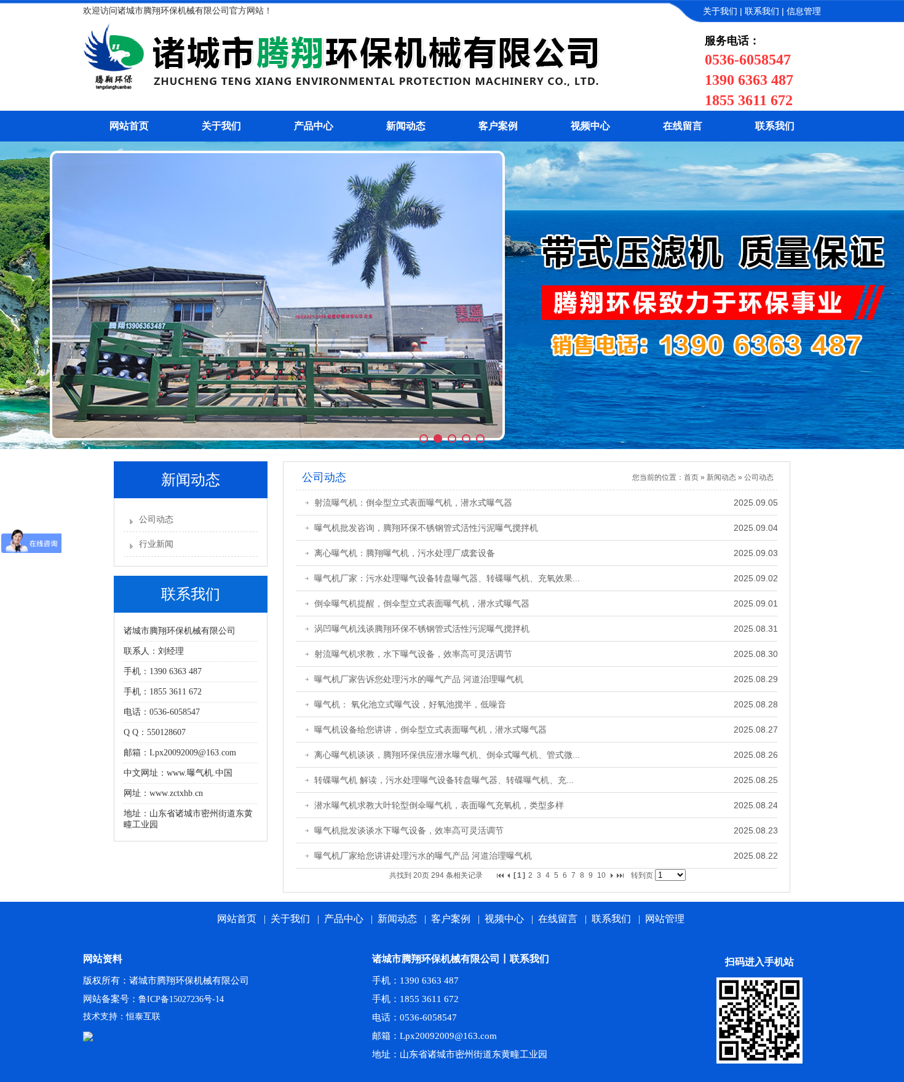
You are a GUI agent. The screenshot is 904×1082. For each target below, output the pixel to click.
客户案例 (498, 126)
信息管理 (804, 11)
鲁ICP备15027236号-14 (181, 999)
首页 (691, 477)
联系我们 (762, 11)
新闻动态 (406, 126)
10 (601, 875)
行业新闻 (156, 544)
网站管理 (664, 918)
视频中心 (590, 126)
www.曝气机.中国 (199, 773)
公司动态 (156, 519)
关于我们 (720, 11)
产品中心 (313, 126)
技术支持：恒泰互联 (122, 1016)
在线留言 (682, 126)
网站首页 (129, 126)
